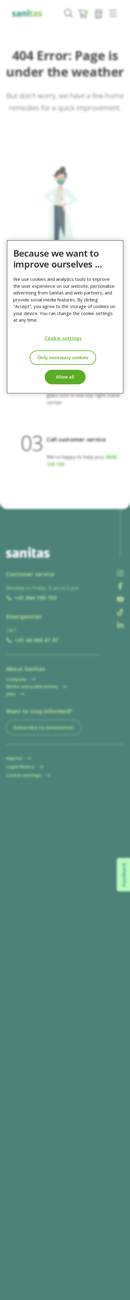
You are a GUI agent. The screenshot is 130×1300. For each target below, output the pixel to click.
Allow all (65, 377)
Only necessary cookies (62, 357)
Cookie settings (63, 338)
